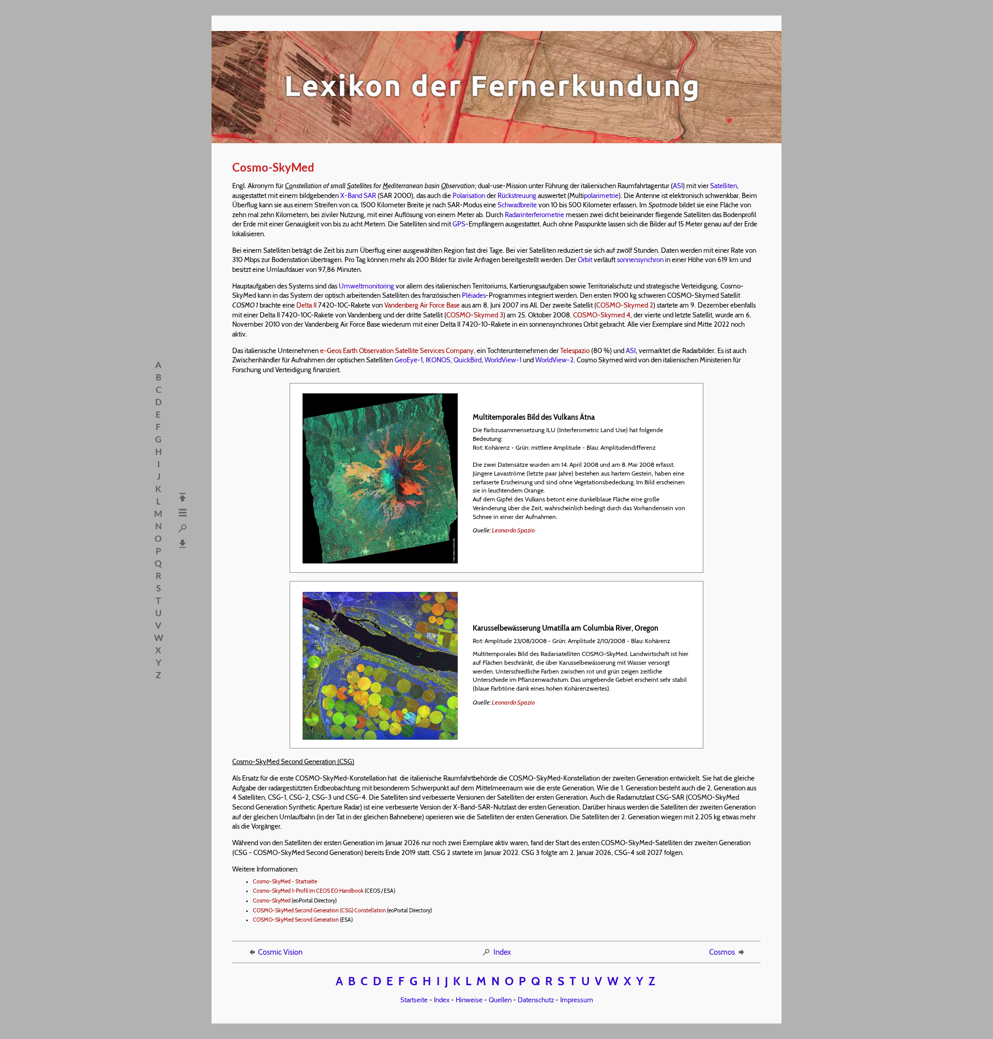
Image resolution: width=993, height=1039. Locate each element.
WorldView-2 (554, 360)
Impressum (576, 1000)
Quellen (500, 1000)
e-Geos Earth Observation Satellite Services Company (397, 350)
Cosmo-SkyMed (272, 900)
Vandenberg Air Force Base (422, 305)
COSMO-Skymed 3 (474, 315)
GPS (459, 224)
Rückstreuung (517, 195)
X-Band (351, 195)
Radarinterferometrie (534, 214)
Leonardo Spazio (513, 530)
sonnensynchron (640, 259)
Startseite (414, 1000)
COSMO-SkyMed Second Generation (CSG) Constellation (319, 910)
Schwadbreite (517, 205)
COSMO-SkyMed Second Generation (296, 919)
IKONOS (438, 360)
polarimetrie (601, 195)
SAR (370, 195)
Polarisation (469, 195)
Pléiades (474, 295)
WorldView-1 (503, 360)
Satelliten (723, 185)
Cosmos (722, 952)
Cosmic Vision (280, 952)
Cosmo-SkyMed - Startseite (285, 881)
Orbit (585, 259)
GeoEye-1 (409, 360)
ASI (678, 185)
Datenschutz (536, 1000)
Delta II (306, 305)
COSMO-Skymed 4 (601, 315)
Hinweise (469, 1000)
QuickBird (468, 360)
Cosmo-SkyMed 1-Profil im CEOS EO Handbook (308, 891)
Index (502, 952)
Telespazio (575, 350)
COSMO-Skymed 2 (624, 305)
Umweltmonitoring (366, 286)
